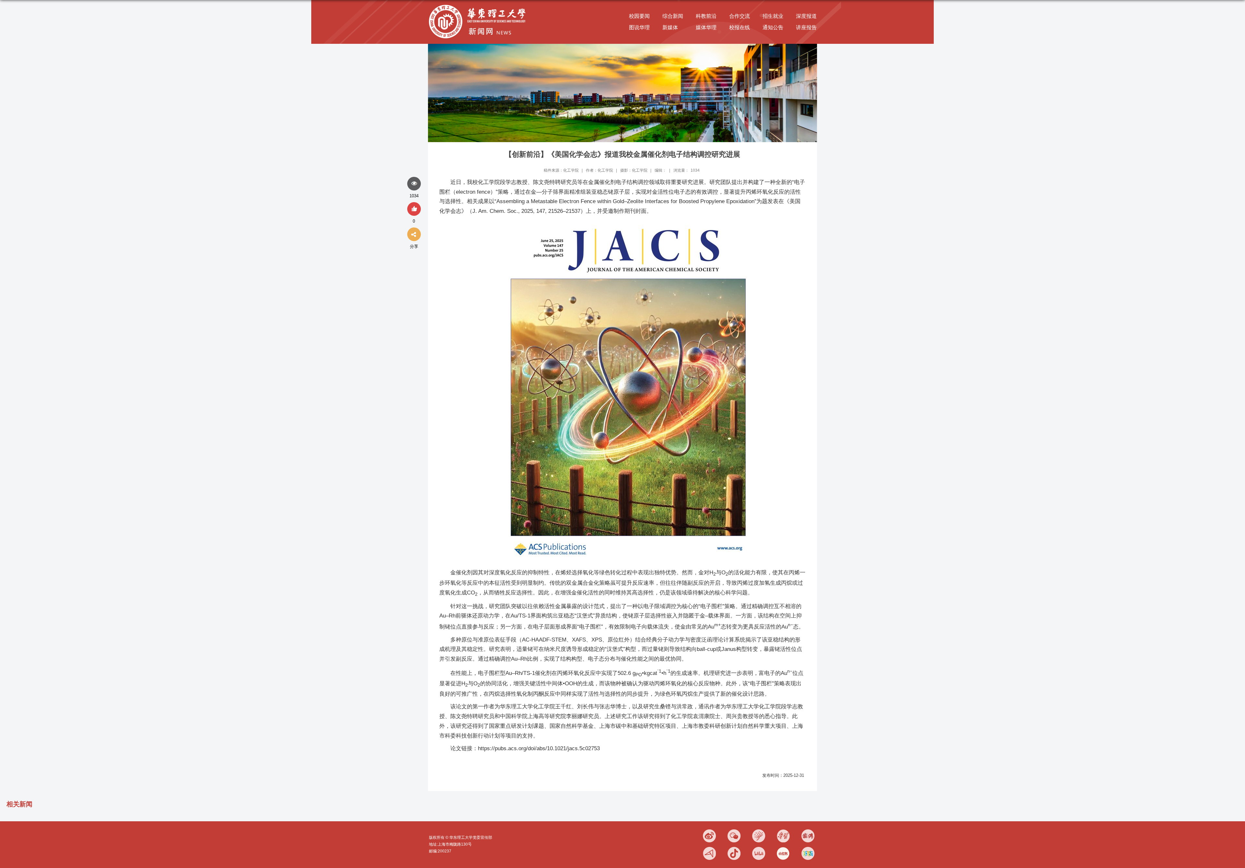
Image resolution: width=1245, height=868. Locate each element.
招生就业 (773, 16)
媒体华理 (706, 27)
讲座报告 (806, 27)
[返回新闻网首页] (479, 5)
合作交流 (739, 16)
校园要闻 (639, 16)
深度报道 (806, 16)
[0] (414, 209)
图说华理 (639, 27)
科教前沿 (706, 16)
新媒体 (670, 27)
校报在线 (739, 27)
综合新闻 (672, 16)
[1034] (414, 184)
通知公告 (773, 27)
